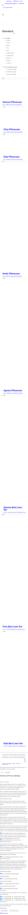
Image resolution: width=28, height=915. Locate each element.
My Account (9, 1)
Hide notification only (14, 910)
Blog (21, 1)
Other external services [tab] (5, 858)
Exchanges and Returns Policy (11, 3)
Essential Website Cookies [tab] (6, 798)
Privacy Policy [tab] (3, 901)
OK (1, 772)
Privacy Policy (21, 3)
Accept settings (4, 910)
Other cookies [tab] (3, 890)
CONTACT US (15, 1)
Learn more (7, 772)
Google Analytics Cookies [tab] (5, 841)
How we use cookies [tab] (4, 782)
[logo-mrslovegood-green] (11, 7)
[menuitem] (9, 1)
